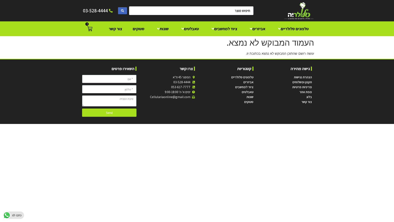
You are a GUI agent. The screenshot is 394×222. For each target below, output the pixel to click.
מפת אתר (305, 92)
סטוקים (248, 102)
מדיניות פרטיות (302, 87)
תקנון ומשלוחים (302, 82)
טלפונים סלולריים (242, 77)
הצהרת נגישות (303, 77)
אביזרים (248, 82)
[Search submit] (122, 10)
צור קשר (306, 102)
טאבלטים (247, 92)
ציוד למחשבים (244, 87)
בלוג (309, 97)
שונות (249, 97)
